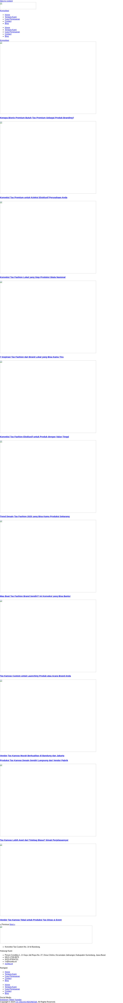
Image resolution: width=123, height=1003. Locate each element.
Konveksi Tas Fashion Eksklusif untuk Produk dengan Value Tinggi (34, 437)
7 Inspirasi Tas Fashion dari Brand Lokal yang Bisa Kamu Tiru (32, 357)
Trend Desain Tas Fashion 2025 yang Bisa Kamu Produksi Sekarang (35, 516)
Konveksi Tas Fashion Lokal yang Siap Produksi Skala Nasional (32, 277)
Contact (8, 21)
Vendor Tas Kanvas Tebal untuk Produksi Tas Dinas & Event (31, 920)
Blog (7, 23)
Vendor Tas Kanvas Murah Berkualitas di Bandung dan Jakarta (32, 755)
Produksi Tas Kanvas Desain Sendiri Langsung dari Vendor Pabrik (34, 760)
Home (7, 15)
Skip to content (6, 1)
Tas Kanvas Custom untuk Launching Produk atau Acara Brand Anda (35, 676)
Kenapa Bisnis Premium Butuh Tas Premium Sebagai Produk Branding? (37, 118)
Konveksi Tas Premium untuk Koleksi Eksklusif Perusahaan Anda (33, 197)
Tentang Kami (11, 17)
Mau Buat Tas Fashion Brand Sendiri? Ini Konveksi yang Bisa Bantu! (35, 596)
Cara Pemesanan (12, 19)
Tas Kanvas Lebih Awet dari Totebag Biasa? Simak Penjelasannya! (34, 840)
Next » (12, 924)
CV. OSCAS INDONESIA (26, 1002)
